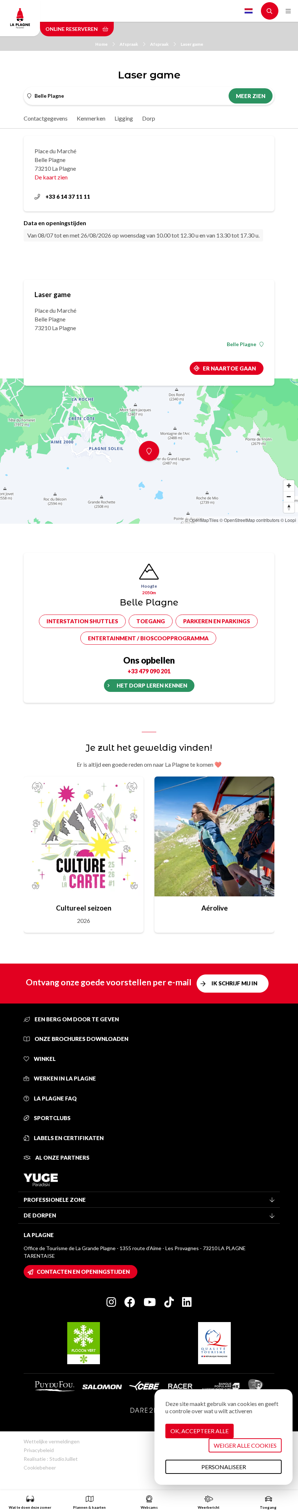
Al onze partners (61, 1157)
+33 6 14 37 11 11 (67, 196)
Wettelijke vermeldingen (52, 1441)
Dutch (249, 10)
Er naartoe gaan (229, 368)
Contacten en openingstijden (83, 1271)
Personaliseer (223, 1466)
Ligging (123, 118)
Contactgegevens (46, 118)
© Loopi (288, 520)
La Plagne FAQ (55, 1098)
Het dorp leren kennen (152, 685)
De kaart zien (51, 177)
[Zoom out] (288, 496)
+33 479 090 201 (149, 671)
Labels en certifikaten (68, 1138)
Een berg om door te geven (76, 1019)
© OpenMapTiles (201, 520)
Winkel (44, 1058)
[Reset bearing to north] (288, 507)
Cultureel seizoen (83, 908)
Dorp (148, 118)
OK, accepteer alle (199, 1430)
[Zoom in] (288, 485)
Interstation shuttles (82, 621)
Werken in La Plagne (64, 1078)
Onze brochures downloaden (80, 1038)
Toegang (150, 621)
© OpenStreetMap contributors (249, 520)
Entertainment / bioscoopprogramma (148, 638)
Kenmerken (91, 118)
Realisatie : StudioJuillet (51, 1459)
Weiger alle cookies (245, 1445)
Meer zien (250, 96)
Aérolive (214, 908)
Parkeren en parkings (216, 621)
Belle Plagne (241, 344)
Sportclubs (52, 1118)
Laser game (192, 44)
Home (101, 44)
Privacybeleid (39, 1450)
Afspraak (129, 44)
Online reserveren (72, 29)
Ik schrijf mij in (234, 983)
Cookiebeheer (40, 1467)
